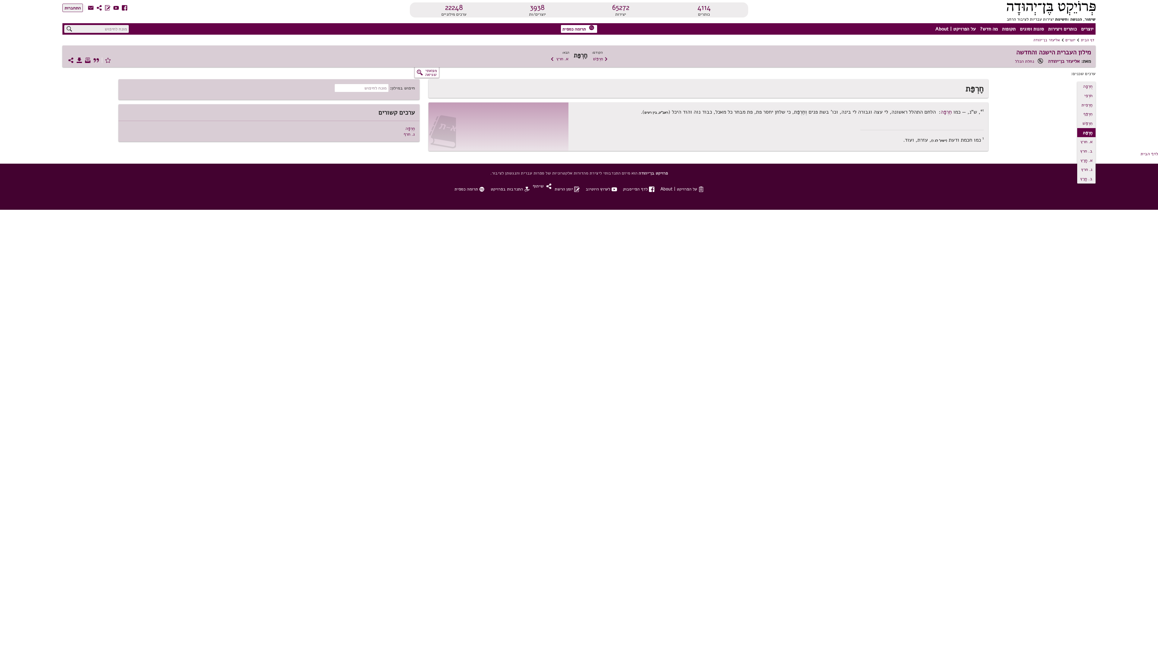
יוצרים (1087, 29)
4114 (704, 7)
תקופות (1009, 29)
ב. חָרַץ (1086, 179)
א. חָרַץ (1086, 160)
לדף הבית (1149, 154)
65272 (620, 7)
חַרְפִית (1087, 105)
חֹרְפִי (1088, 96)
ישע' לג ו (939, 140)
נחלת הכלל (1024, 61)
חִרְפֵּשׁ (600, 59)
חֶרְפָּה (946, 111)
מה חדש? (989, 29)
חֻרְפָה (1088, 86)
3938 (537, 7)
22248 (454, 7)
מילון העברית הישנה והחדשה (1053, 52)
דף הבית (1087, 40)
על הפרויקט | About (955, 29)
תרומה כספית (578, 28)
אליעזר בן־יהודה (1046, 40)
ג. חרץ (1087, 169)
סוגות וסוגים (1032, 29)
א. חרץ (559, 59)
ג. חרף (409, 134)
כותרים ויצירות (1062, 29)
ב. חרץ (1086, 151)
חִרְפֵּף (1088, 114)
